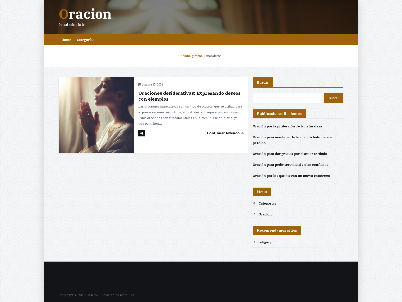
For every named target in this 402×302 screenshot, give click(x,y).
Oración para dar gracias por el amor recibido (290, 153)
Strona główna (192, 55)
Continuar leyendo (224, 133)
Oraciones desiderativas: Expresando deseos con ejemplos (189, 96)
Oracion (265, 214)
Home (66, 39)
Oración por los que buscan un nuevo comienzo (291, 175)
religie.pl (266, 242)
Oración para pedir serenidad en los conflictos (290, 164)
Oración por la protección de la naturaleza (287, 126)
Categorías (85, 39)
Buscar (263, 82)
